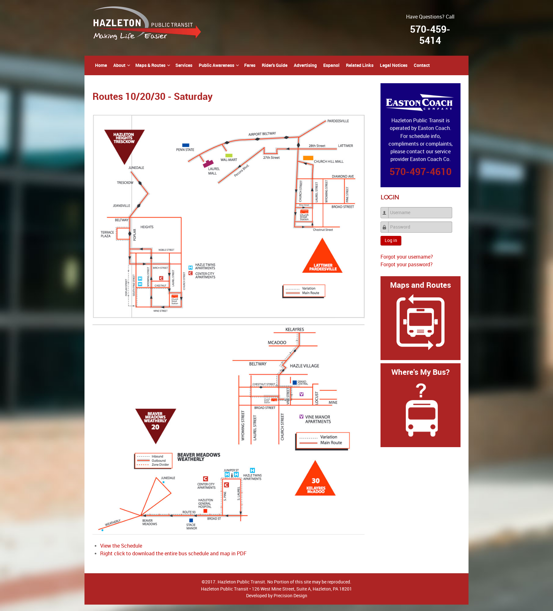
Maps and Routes (420, 285)
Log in (391, 240)
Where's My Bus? (420, 372)
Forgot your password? (407, 264)
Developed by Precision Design (276, 596)
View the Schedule (121, 546)
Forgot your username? (407, 257)
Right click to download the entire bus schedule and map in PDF (173, 554)
